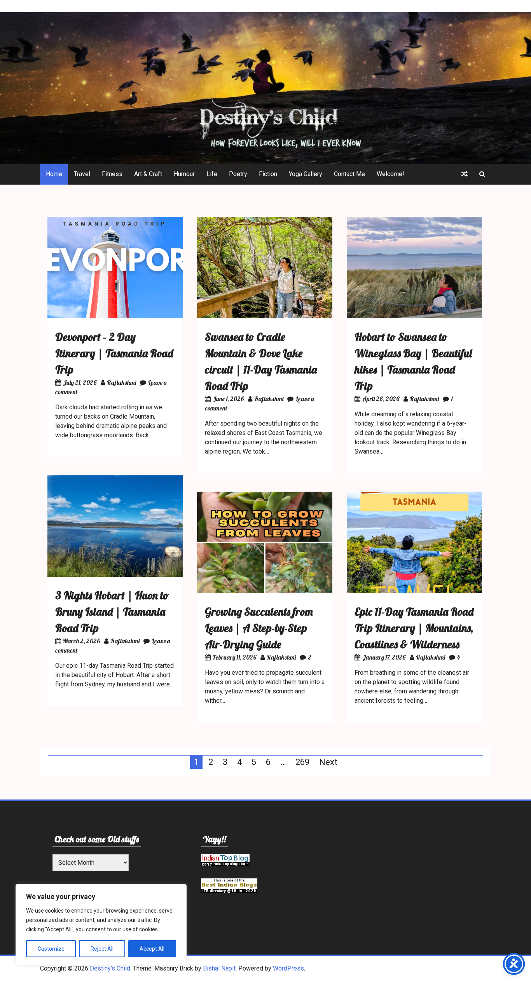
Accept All (152, 949)
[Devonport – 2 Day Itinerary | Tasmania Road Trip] (115, 316)
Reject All (102, 949)
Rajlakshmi (121, 382)
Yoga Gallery (305, 174)
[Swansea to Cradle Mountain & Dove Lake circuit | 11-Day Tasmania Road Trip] (264, 316)
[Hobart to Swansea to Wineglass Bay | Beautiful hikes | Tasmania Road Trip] (414, 316)
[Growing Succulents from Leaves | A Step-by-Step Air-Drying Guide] (264, 591)
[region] (101, 924)
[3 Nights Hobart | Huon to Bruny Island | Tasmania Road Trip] (115, 574)
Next (328, 762)
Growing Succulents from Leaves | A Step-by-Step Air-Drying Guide (259, 628)
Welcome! (390, 174)
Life (211, 174)
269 (302, 762)
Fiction (268, 174)
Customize (51, 949)
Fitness (112, 174)
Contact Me (349, 174)
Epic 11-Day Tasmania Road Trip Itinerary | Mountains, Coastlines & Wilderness (414, 628)
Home (54, 174)
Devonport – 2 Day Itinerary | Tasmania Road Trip (114, 353)
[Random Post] (464, 174)
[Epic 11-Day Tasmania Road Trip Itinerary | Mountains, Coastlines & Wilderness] (414, 591)
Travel (82, 174)
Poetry (238, 174)
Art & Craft (148, 174)
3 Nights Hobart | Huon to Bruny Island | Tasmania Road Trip (112, 611)
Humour (184, 174)
